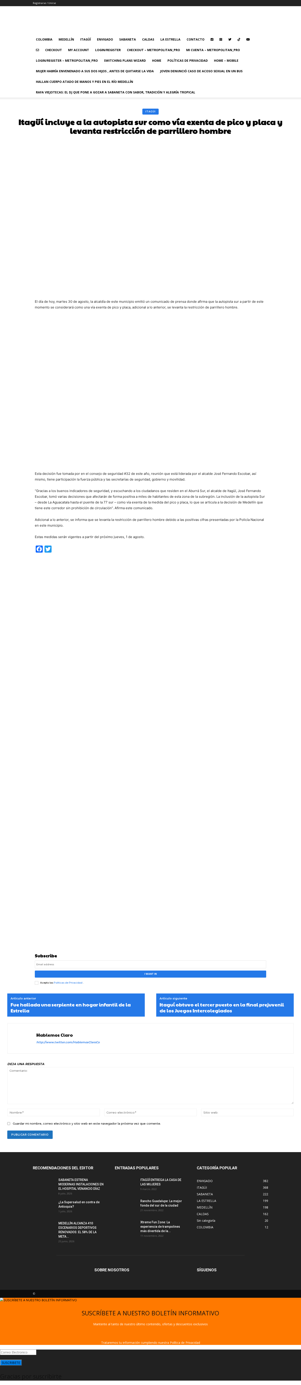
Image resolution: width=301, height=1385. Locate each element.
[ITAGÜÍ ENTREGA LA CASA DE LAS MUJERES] (126, 1185)
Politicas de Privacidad (68, 982)
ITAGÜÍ (85, 39)
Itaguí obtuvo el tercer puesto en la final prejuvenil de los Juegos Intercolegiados (222, 1007)
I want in (150, 974)
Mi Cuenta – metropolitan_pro (213, 50)
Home (156, 60)
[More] (222, 145)
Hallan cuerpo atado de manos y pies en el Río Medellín (84, 82)
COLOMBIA (44, 39)
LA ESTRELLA (170, 39)
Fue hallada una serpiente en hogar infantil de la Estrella (71, 1007)
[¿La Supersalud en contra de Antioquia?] (44, 1207)
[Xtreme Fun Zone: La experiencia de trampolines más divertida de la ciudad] (126, 1227)
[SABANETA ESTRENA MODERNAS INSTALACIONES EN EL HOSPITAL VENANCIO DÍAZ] (44, 1185)
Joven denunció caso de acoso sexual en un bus (201, 71)
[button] (263, 40)
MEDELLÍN (66, 39)
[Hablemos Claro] (22, 1038)
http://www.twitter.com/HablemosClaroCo (68, 1042)
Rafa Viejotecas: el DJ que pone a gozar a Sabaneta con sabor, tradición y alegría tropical (115, 92)
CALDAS (148, 39)
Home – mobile (226, 60)
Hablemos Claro (54, 1035)
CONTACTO (195, 39)
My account (78, 50)
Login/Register (108, 50)
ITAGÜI (150, 111)
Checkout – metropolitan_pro (153, 50)
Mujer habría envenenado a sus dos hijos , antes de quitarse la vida (95, 71)
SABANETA (127, 39)
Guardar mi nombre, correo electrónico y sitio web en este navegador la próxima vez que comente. (87, 1123)
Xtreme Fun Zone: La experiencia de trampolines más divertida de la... (160, 1226)
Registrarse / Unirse (44, 3)
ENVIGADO (105, 39)
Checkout (53, 50)
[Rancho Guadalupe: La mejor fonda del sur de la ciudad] (126, 1206)
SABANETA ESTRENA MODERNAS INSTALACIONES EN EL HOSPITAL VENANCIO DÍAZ (81, 1184)
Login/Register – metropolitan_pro (67, 60)
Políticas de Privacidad (187, 60)
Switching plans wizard (125, 60)
